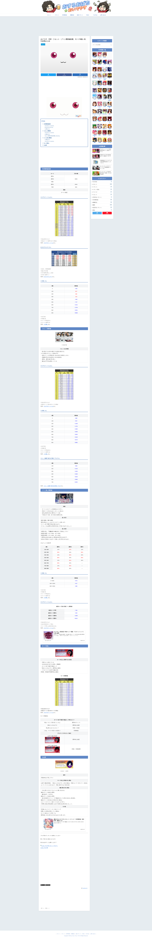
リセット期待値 (47, 130)
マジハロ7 (104, 85)
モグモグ (104, 121)
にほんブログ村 (44, 847)
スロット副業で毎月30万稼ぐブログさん (52, 135)
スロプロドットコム (48, 242)
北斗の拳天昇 (95, 92)
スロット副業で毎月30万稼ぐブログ (52, 486)
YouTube (102, 181)
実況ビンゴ (104, 128)
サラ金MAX (100, 92)
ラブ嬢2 (94, 106)
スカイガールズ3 (99, 79)
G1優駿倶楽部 (95, 136)
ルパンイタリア (99, 86)
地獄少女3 (99, 64)
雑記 (102, 210)
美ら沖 (100, 121)
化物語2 (94, 64)
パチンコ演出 (102, 189)
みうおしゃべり (109, 65)
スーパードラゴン (109, 122)
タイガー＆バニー (95, 114)
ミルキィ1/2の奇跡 (105, 79)
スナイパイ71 (99, 58)
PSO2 (105, 71)
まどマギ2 (109, 142)
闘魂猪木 (109, 92)
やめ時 (45, 145)
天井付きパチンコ (102, 197)
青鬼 (109, 71)
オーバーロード (99, 115)
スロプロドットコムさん (49, 125)
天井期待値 (102, 199)
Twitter (83, 933)
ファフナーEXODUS (109, 100)
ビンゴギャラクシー (99, 107)
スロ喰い (46, 324)
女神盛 (110, 128)
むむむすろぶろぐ (48, 276)
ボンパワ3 (94, 128)
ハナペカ (104, 64)
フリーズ (102, 192)
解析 (102, 205)
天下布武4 (104, 92)
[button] (111, 44)
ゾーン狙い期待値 (48, 137)
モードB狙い (46, 143)
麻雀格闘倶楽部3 (109, 107)
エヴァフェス (99, 71)
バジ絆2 (94, 71)
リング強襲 (109, 85)
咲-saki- (104, 57)
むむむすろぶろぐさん (49, 127)
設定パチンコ (78, 933)
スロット (102, 184)
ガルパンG (94, 121)
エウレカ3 (94, 85)
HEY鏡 (100, 142)
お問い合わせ (92, 933)
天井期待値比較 (47, 123)
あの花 (105, 106)
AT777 (100, 128)
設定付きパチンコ (102, 207)
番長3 (95, 142)
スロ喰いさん (47, 128)
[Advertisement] (76, 25)
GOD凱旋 (104, 142)
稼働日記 (102, 202)
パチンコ (102, 186)
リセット (102, 194)
